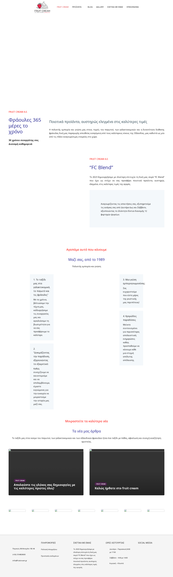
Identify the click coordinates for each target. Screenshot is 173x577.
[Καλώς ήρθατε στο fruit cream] (127, 450)
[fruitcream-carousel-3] (86, 511)
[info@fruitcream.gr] (11, 560)
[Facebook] (140, 550)
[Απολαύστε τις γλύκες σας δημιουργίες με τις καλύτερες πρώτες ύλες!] (46, 450)
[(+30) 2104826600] (11, 554)
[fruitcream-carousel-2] (63, 511)
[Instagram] (145, 550)
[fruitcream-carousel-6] (17, 511)
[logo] (42, 7)
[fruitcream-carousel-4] (109, 511)
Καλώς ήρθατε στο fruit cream (116, 488)
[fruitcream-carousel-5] (155, 511)
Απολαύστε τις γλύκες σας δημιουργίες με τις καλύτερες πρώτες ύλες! (44, 486)
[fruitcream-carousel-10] (132, 511)
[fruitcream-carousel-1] (40, 511)
